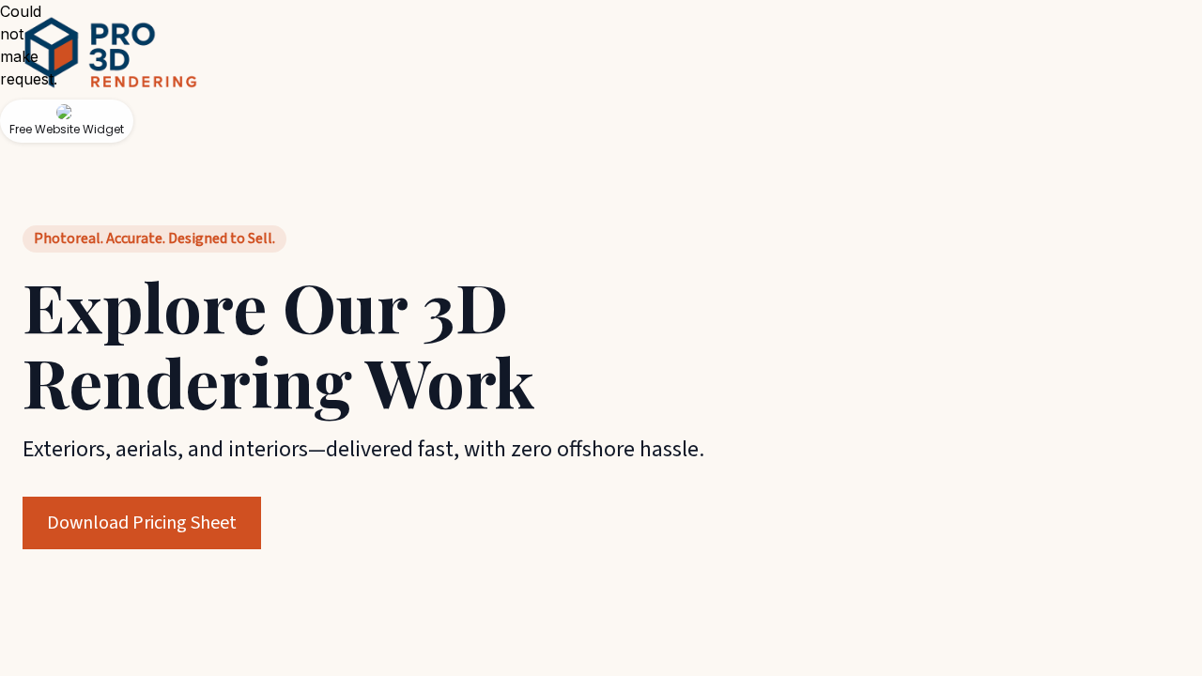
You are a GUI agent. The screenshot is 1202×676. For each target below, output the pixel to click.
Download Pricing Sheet (142, 523)
